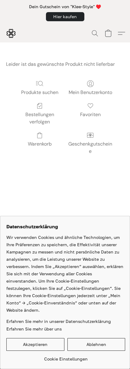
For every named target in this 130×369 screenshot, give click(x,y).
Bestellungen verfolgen (39, 118)
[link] (65, 357)
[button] (65, 16)
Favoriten (90, 114)
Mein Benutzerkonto (90, 92)
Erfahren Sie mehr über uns (34, 328)
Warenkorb (40, 144)
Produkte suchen (39, 92)
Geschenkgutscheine (90, 147)
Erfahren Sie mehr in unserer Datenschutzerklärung (58, 321)
